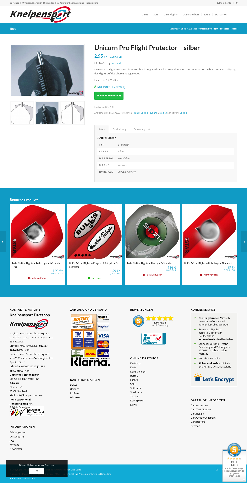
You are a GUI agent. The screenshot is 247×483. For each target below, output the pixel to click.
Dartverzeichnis (199, 405)
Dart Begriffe (198, 421)
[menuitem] (224, 3)
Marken (163, 112)
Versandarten (17, 436)
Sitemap (195, 426)
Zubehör (193, 28)
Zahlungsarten (18, 432)
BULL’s (73, 384)
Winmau (75, 397)
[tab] (101, 129)
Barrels (134, 375)
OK (37, 471)
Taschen (134, 396)
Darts (133, 367)
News (133, 404)
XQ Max (74, 393)
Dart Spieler (137, 400)
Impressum (15, 477)
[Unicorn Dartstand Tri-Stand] (3, 241)
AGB (12, 440)
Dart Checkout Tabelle (203, 417)
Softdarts (135, 388)
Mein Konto (225, 2)
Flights (136, 112)
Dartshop (14, 2)
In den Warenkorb (107, 95)
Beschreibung (119, 129)
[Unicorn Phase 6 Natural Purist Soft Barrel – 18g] (244, 241)
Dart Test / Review (201, 409)
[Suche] (233, 14)
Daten (101, 129)
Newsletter (16, 449)
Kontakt (14, 444)
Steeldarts (136, 392)
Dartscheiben (137, 371)
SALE (133, 384)
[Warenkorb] (236, 3)
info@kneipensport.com (30, 395)
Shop (13, 28)
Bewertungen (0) (142, 129)
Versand (116, 63)
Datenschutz (29, 477)
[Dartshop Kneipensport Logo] (40, 14)
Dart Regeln (197, 413)
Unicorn (145, 112)
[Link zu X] (217, 469)
